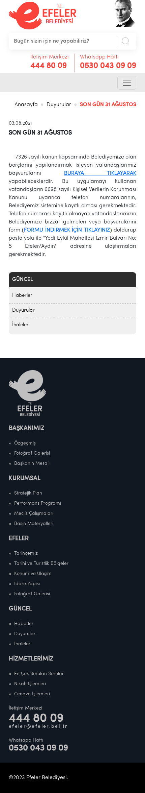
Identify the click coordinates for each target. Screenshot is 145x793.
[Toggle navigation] (126, 83)
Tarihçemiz (26, 553)
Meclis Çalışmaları (33, 513)
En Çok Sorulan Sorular (39, 673)
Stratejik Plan (28, 493)
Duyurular (59, 104)
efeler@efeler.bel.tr (38, 726)
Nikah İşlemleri (30, 684)
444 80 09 (48, 66)
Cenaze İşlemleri (32, 694)
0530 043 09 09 (108, 66)
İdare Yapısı (27, 583)
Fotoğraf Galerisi (32, 453)
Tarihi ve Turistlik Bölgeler (41, 563)
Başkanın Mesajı (32, 463)
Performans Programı (37, 503)
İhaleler (20, 325)
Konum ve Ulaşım (33, 573)
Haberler (22, 295)
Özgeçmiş (25, 443)
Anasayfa (26, 104)
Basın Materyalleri (33, 523)
